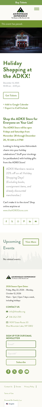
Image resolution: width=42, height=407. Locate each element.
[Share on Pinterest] (24, 221)
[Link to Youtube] (26, 371)
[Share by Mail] (36, 221)
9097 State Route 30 (18, 322)
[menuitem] (21, 2)
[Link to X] (14, 371)
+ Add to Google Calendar (15, 104)
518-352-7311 (15, 317)
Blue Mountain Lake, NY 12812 (19, 326)
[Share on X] (12, 221)
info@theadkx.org (17, 311)
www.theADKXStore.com (15, 210)
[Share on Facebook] (6, 221)
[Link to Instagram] (20, 371)
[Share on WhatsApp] (18, 221)
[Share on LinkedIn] (30, 221)
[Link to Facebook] (8, 371)
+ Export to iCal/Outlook (15, 108)
